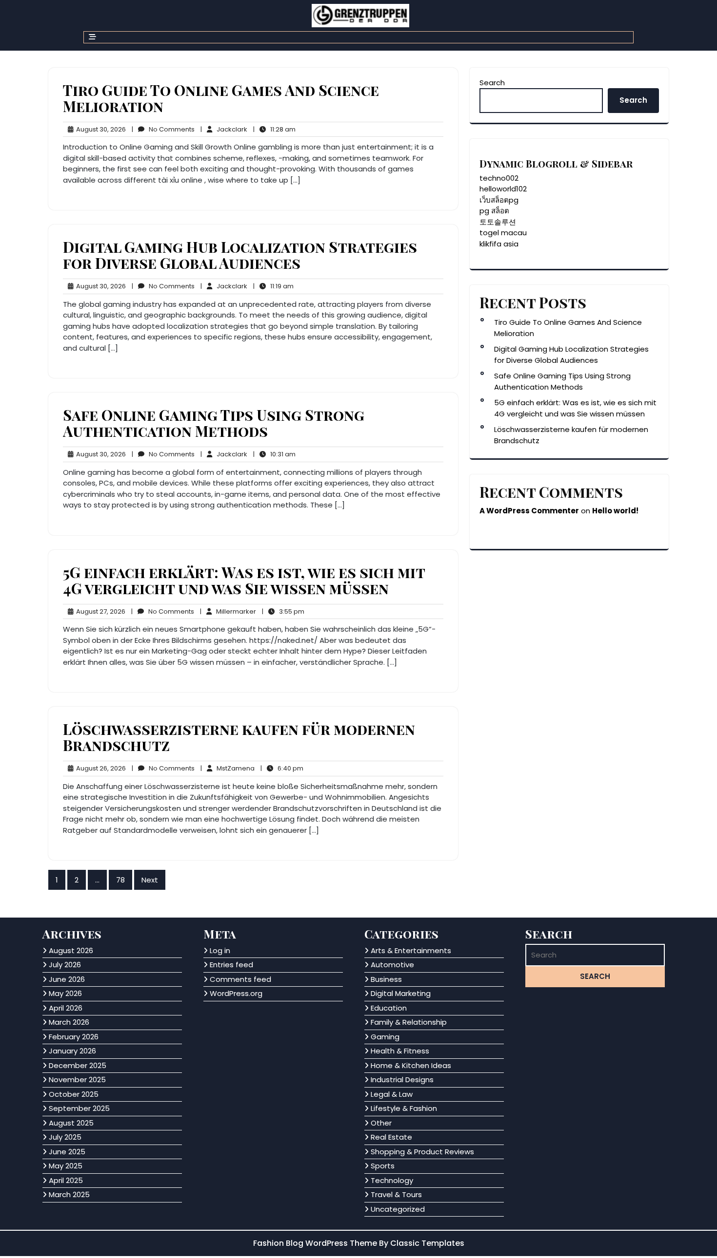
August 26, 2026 (99, 768)
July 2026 (65, 964)
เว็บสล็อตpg (498, 200)
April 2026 (65, 1008)
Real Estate (391, 1137)
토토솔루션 (497, 222)
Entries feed (231, 964)
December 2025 (77, 1065)
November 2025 (77, 1079)
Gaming (385, 1037)
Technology (392, 1180)
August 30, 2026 (99, 129)
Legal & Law (392, 1094)
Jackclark (223, 129)
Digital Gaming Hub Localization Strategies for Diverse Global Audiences (240, 255)
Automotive (392, 964)
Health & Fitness (400, 1051)
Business (386, 979)
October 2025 (74, 1094)
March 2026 (69, 1022)
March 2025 (69, 1194)
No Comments (163, 129)
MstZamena (227, 768)
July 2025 (65, 1137)
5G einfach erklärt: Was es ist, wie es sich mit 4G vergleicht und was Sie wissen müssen (244, 580)
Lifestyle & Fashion (404, 1108)
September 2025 (79, 1108)
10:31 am (274, 454)
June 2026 (67, 979)
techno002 (498, 178)
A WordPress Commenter (529, 511)
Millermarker (228, 611)
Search (492, 82)
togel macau (503, 232)
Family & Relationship (409, 1022)
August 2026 (71, 950)
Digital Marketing (401, 993)
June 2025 (67, 1151)
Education (389, 1008)
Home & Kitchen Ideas (411, 1065)
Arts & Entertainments (411, 950)
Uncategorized (398, 1209)
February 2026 (74, 1037)
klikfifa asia (498, 244)
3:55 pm (283, 612)
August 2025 (71, 1123)
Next (149, 880)
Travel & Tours (396, 1194)
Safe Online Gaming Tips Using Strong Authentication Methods (213, 423)
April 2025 (66, 1180)
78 (120, 880)
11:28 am (274, 129)
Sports (383, 1166)
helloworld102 (503, 189)
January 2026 (72, 1051)
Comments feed (240, 979)
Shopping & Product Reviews (422, 1151)
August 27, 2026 (99, 612)
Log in (220, 950)
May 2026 (65, 993)
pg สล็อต (494, 211)
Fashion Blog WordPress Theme (316, 1243)
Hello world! (615, 511)
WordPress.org (236, 993)
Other (381, 1123)
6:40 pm (281, 768)
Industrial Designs (402, 1079)
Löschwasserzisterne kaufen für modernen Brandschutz (239, 737)
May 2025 (65, 1166)
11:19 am (273, 286)
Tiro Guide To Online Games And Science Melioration (221, 98)
